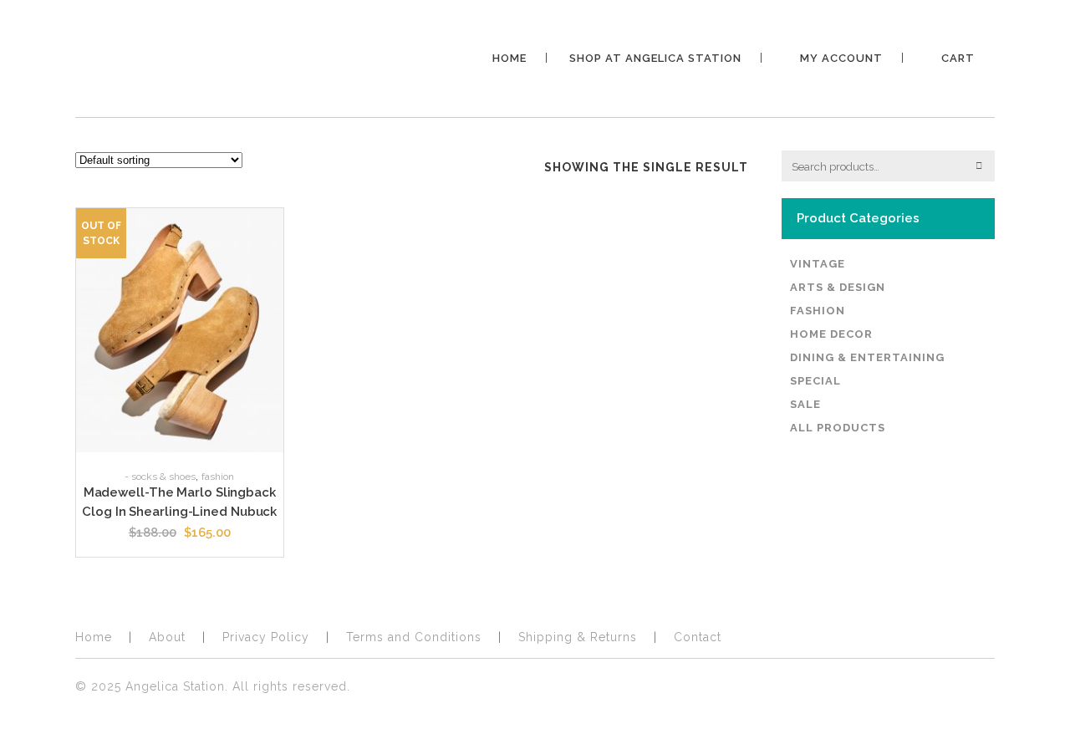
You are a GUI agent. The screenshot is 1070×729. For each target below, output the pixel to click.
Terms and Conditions (414, 637)
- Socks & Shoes (160, 476)
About (167, 637)
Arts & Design (837, 287)
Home (93, 637)
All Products (837, 427)
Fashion (217, 476)
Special (815, 381)
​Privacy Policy (265, 637)
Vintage (817, 263)
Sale (805, 404)
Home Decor (831, 334)
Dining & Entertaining (867, 357)
